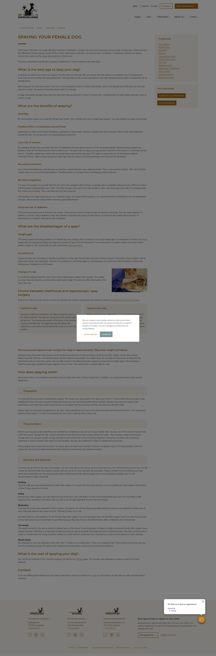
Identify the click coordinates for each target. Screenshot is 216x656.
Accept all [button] (106, 334)
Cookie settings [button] (90, 334)
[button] (201, 619)
